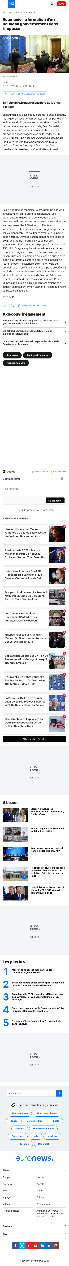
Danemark (43, 1144)
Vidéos (6, 1204)
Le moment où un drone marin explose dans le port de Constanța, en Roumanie (31, 342)
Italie (35, 1136)
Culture (40, 1197)
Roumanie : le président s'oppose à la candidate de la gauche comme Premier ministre (30, 322)
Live (61, 3)
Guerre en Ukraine (47, 1113)
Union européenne (43, 1128)
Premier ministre (16, 362)
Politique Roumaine (37, 355)
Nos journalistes (11, 1210)
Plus (5, 1234)
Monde (19, 12)
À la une (10, 802)
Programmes (43, 1204)
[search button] (59, 1093)
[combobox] (34, 1093)
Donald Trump (34, 1120)
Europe (6, 1177)
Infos (10, 12)
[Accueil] (3, 12)
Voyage (6, 1197)
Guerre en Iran (20, 1113)
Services (7, 1226)
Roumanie (30, 12)
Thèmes (7, 1169)
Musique (52, 1136)
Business (7, 1183)
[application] (34, 54)
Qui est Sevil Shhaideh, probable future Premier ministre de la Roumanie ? (27, 332)
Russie (55, 1120)
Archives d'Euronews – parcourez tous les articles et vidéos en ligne (50, 1213)
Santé (39, 1190)
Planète (40, 1183)
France (13, 1120)
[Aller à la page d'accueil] (11, 4)
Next (5, 1190)
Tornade (24, 1144)
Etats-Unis (18, 1136)
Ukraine (19, 1128)
